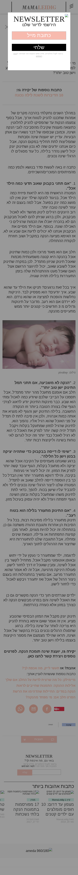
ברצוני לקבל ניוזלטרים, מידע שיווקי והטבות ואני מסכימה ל (38, 55)
